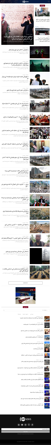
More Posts (25, 283)
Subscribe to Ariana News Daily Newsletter (25, 434)
